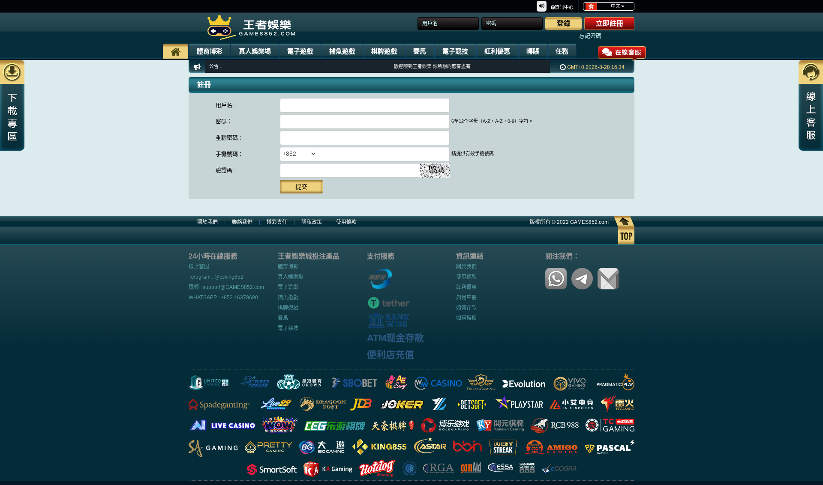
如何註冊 (466, 298)
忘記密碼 (590, 36)
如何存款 (466, 308)
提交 (301, 186)
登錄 (564, 23)
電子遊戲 (300, 51)
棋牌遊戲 (384, 51)
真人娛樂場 (255, 51)
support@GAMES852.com (233, 287)
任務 (562, 51)
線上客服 (199, 267)
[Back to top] (624, 229)
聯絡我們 (242, 222)
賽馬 (419, 51)
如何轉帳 (466, 318)
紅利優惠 (497, 51)
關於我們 (207, 222)
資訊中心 (564, 7)
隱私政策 (311, 222)
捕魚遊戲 (342, 51)
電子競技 (455, 51)
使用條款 (346, 222)
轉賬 (532, 51)
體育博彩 (209, 51)
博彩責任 (277, 222)
